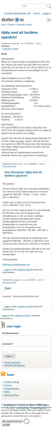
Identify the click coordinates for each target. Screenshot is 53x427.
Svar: (8, 288)
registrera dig (23, 270)
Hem (3, 24)
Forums (11, 24)
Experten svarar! (24, 24)
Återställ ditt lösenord (14, 365)
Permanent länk (9, 166)
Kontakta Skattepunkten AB (17, 13)
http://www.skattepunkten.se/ (16, 264)
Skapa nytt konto (12, 362)
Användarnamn (10, 333)
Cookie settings (11, 382)
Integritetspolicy (11, 388)
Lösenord (7, 344)
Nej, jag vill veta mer (12, 421)
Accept (6, 425)
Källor (7, 392)
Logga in (46, 13)
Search (36, 13)
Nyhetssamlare (11, 395)
